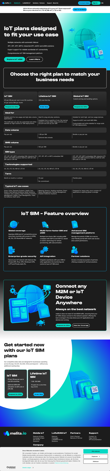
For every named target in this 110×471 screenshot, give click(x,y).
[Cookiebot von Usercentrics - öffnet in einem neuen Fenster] (11, 467)
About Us (55, 3)
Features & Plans (38, 436)
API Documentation (95, 440)
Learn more (34, 59)
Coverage (55, 438)
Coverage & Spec (38, 438)
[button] (104, 3)
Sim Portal (36, 440)
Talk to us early (80, 9)
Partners (75, 433)
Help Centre (93, 438)
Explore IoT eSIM (14, 59)
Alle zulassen (96, 451)
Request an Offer (15, 394)
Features (54, 436)
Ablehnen (96, 461)
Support (49, 3)
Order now (38, 394)
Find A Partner (75, 436)
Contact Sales (84, 3)
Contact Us (92, 436)
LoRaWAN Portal (57, 440)
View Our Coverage (80, 325)
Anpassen (95, 456)
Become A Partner (76, 438)
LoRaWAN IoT (59, 433)
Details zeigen (27, 467)
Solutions (35, 3)
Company (38, 445)
